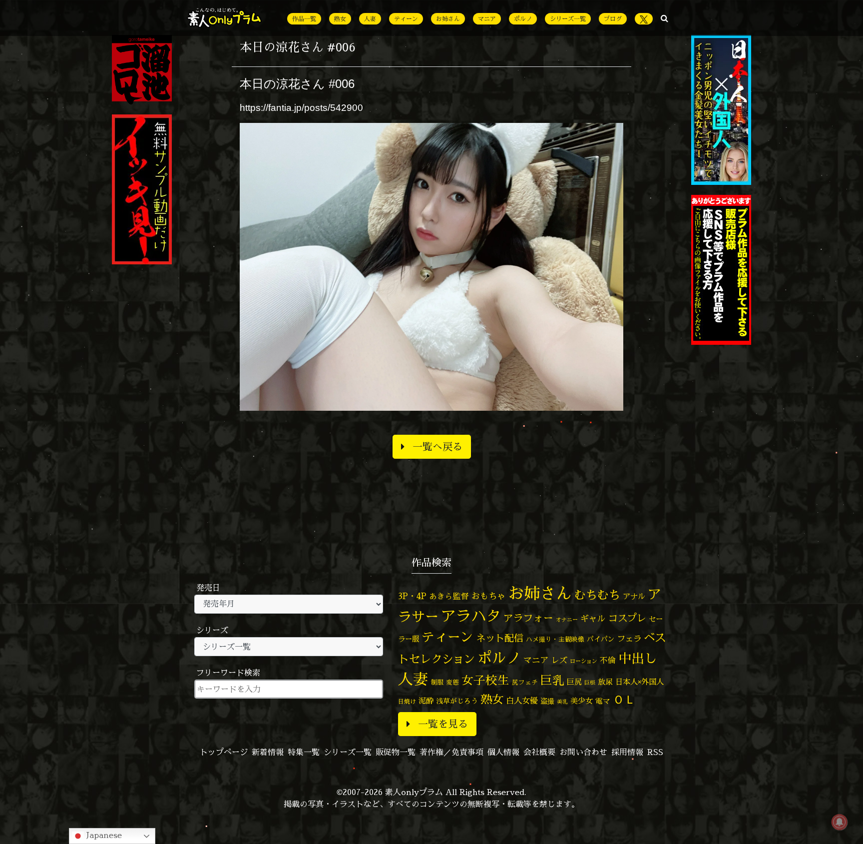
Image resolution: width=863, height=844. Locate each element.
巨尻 (574, 682)
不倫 (608, 660)
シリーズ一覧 (568, 18)
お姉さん (448, 18)
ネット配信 (499, 638)
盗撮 (547, 701)
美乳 (562, 701)
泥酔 (426, 701)
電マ (602, 701)
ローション (583, 661)
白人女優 (522, 700)
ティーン (406, 18)
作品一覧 (304, 18)
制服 (437, 682)
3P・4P (412, 596)
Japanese (103, 835)
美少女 (581, 701)
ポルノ (523, 18)
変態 (452, 682)
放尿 (605, 682)
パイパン (601, 639)
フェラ (629, 638)
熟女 (340, 18)
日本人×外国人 (639, 682)
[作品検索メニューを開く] (664, 18)
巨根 (589, 682)
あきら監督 (449, 596)
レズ (559, 660)
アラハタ (471, 616)
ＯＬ (624, 699)
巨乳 (552, 680)
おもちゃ (488, 596)
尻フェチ (525, 682)
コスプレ (627, 618)
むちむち (597, 595)
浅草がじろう (457, 701)
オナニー (567, 619)
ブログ (613, 18)
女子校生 (485, 680)
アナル (634, 596)
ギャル (593, 618)
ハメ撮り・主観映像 (555, 639)
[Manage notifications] (840, 822)
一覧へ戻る (437, 446)
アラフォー (528, 618)
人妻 (370, 18)
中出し (637, 658)
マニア (487, 18)
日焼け (407, 701)
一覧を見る (443, 724)
